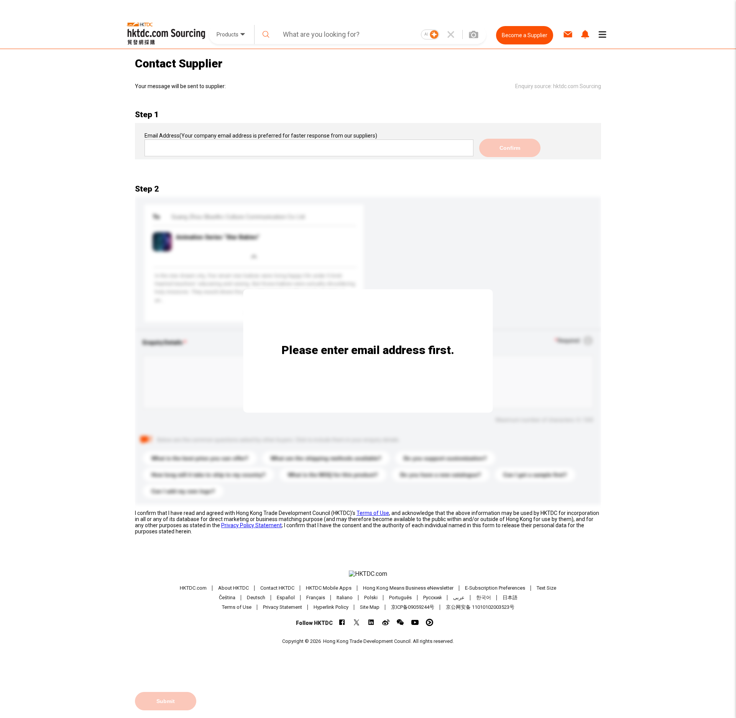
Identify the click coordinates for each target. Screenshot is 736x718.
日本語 (510, 597)
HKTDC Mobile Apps (329, 588)
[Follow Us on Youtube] (415, 622)
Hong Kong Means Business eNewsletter (408, 588)
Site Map (370, 607)
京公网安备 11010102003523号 (480, 607)
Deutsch (256, 597)
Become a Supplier (524, 35)
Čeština (227, 597)
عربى (459, 597)
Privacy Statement (282, 607)
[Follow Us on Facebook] (342, 622)
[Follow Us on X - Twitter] (356, 622)
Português (400, 597)
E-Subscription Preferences (495, 588)
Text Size (546, 588)
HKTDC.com (193, 588)
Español (286, 597)
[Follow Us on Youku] (429, 622)
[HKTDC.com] (368, 573)
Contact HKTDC (277, 588)
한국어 (483, 597)
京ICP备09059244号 (412, 607)
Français (315, 597)
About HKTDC (233, 588)
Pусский (432, 597)
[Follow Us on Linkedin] (371, 622)
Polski (371, 597)
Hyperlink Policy (331, 607)
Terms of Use (372, 513)
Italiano (345, 597)
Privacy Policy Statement (251, 525)
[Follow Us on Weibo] (385, 622)
